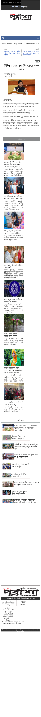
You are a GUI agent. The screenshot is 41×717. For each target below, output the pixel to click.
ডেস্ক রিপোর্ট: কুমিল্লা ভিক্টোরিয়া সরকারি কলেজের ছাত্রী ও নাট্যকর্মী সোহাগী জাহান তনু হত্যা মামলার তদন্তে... (13, 375)
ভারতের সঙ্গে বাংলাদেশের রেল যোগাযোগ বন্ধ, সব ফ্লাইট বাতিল (31, 53)
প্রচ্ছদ (4, 44)
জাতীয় (10, 44)
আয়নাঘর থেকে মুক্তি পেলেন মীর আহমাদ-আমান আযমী (12, 53)
